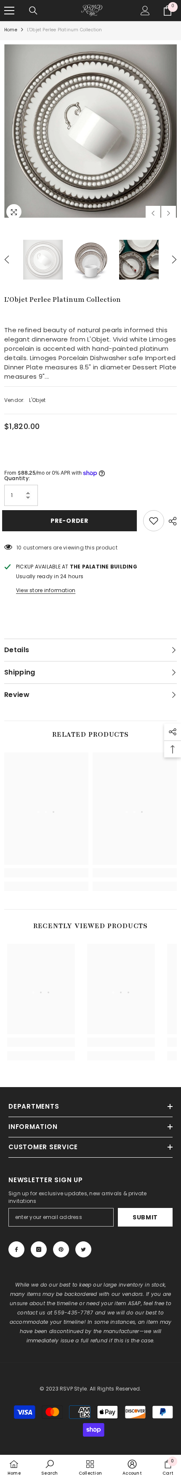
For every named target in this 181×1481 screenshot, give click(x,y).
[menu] (9, 10)
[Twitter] (83, 1249)
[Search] (33, 10)
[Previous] (153, 213)
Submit (145, 1217)
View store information (45, 590)
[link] (46, 872)
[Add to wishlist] (153, 520)
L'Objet (37, 400)
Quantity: (17, 478)
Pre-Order (69, 520)
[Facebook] (16, 1249)
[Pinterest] (61, 1249)
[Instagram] (39, 1249)
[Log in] (145, 10)
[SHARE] (170, 521)
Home (10, 30)
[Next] (168, 213)
